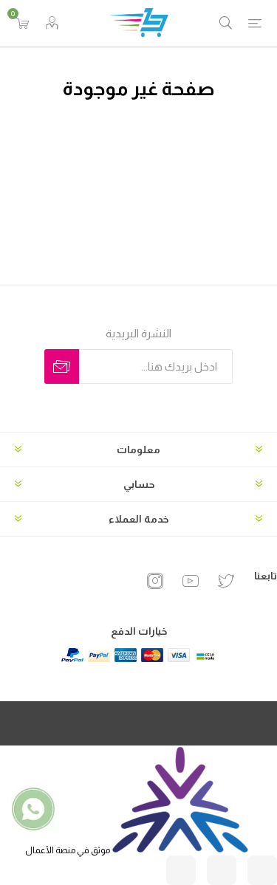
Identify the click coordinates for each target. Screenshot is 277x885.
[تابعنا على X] (221, 870)
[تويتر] (226, 581)
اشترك (61, 366)
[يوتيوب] (190, 581)
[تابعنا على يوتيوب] (181, 870)
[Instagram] (155, 581)
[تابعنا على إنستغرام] (262, 870)
